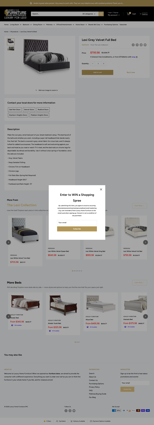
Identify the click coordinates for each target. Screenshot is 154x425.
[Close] (101, 189)
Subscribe (77, 229)
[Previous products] (8, 242)
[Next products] (145, 242)
